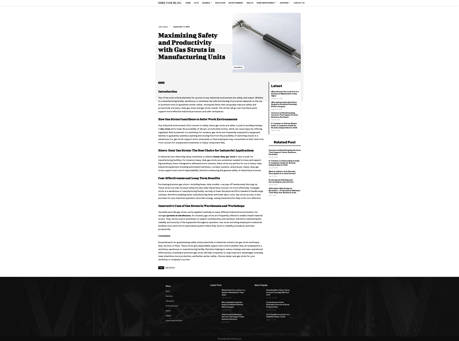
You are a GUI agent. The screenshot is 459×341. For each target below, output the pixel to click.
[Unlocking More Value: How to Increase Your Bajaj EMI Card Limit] (260, 293)
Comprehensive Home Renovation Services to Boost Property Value (277, 304)
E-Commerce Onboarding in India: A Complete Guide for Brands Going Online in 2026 (284, 125)
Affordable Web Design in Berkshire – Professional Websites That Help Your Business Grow (284, 190)
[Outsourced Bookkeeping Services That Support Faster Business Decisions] (216, 317)
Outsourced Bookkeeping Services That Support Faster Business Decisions (284, 114)
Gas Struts (170, 267)
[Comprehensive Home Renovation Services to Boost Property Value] (260, 305)
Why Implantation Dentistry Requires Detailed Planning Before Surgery (284, 104)
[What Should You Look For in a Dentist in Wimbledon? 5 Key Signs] (216, 293)
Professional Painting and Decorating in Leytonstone (281, 180)
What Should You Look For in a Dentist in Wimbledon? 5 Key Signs (285, 93)
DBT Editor (163, 27)
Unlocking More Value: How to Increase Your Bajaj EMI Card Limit (278, 292)
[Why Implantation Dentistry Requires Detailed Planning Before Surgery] (216, 305)
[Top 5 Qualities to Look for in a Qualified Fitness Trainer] (260, 317)
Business (238, 67)
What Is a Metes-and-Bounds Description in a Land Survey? (282, 172)
